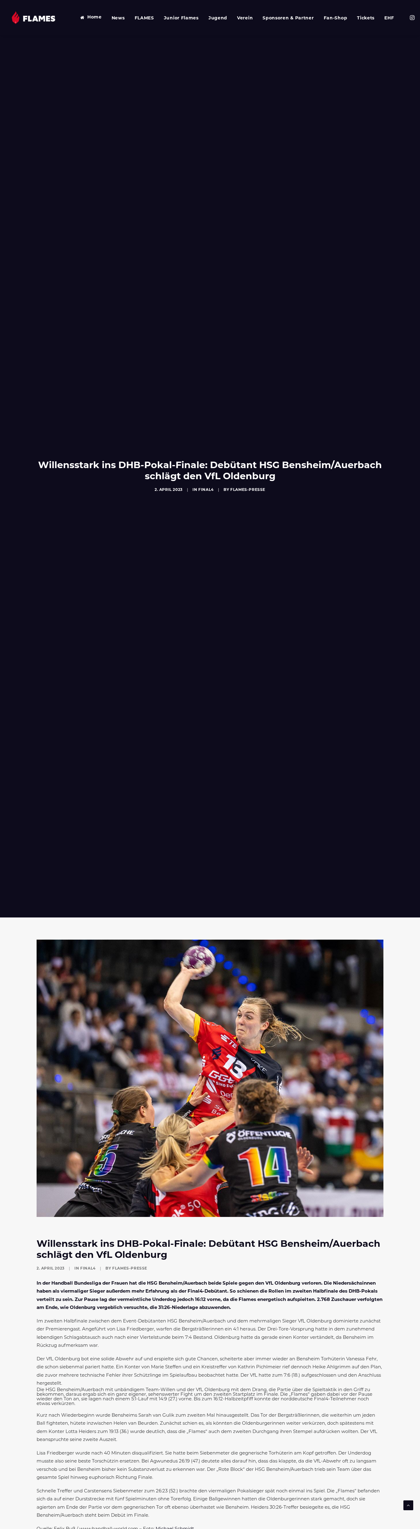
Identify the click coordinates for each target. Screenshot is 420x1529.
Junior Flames (181, 18)
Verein (245, 18)
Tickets (365, 18)
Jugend (217, 18)
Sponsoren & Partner (288, 18)
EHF (389, 18)
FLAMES (144, 18)
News (118, 18)
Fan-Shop (335, 18)
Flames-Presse (247, 490)
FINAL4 (206, 490)
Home (94, 17)
